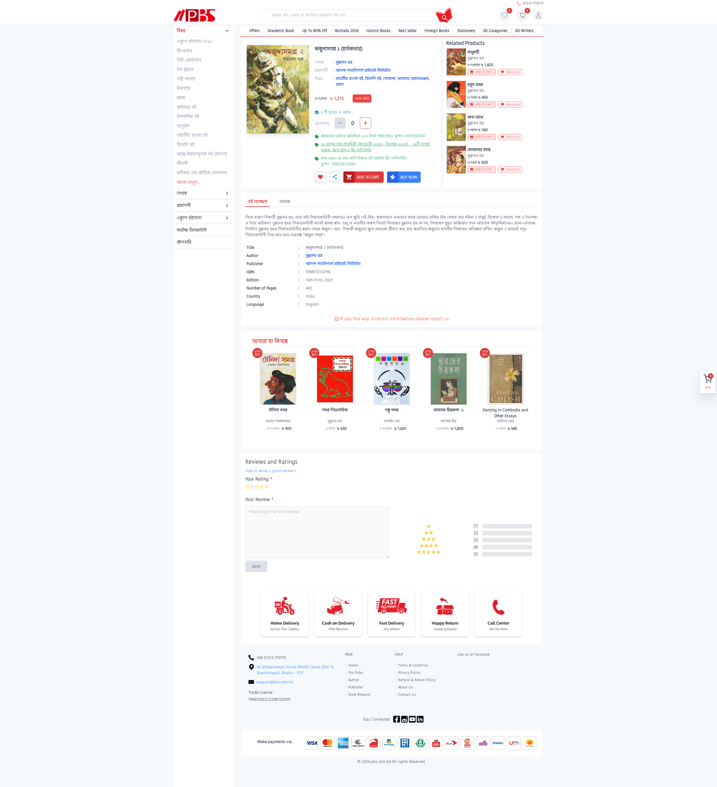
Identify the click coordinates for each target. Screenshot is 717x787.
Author (352, 679)
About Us (404, 687)
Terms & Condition (411, 665)
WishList (513, 71)
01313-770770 (533, 3)
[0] (505, 17)
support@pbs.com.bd (274, 682)
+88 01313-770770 (271, 657)
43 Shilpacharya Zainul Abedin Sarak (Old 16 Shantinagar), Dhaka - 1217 (295, 669)
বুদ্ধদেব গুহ (344, 62)
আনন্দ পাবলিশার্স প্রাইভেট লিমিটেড (363, 70)
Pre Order (354, 672)
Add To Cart (278, 439)
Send (256, 566)
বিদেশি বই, (374, 78)
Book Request (358, 694)
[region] (203, 137)
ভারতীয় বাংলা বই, (350, 78)
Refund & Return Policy (415, 679)
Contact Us (405, 694)
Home (351, 665)
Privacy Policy (407, 672)
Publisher (354, 687)
